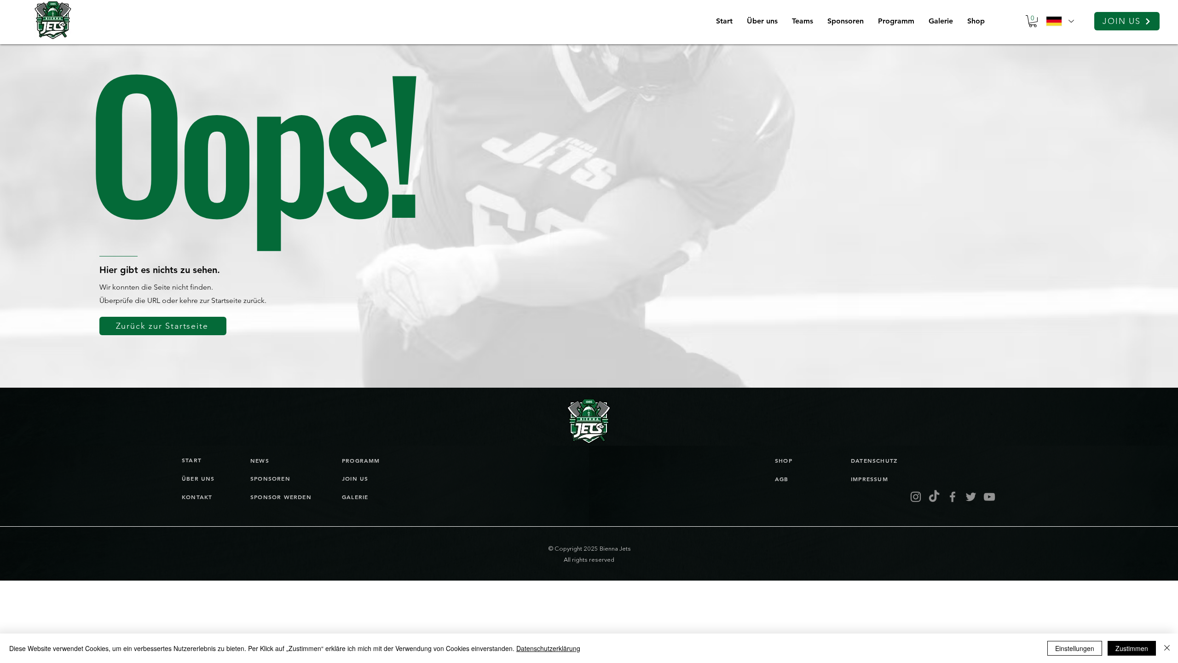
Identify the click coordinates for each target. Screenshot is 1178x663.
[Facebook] (952, 497)
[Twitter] (971, 497)
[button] (802, 21)
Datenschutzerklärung (548, 648)
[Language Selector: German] (1059, 21)
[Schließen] (1166, 648)
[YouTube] (989, 497)
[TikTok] (934, 497)
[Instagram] (916, 497)
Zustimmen (1131, 648)
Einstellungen (1074, 648)
